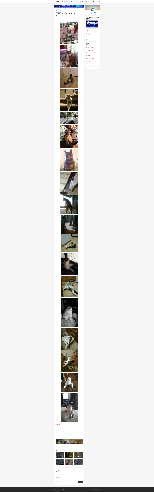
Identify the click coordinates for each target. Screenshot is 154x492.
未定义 (76, 1)
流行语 (67, 1)
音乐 (69, 1)
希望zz (58, 490)
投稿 (88, 1)
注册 (99, 1)
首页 (62, 1)
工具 (79, 1)
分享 (65, 1)
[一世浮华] (92, 10)
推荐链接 (92, 50)
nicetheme (68, 490)
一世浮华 (92, 12)
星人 (58, 12)
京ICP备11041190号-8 (62, 490)
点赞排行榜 (66, 489)
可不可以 (57, 12)
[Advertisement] (69, 432)
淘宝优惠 (81, 1)
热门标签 (55, 489)
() (59, 424)
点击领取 (92, 47)
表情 (57, 481)
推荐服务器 (85, 1)
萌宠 (74, 1)
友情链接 (63, 489)
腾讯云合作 (87, 39)
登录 (97, 1)
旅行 (72, 1)
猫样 (60, 12)
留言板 (58, 489)
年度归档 (60, 489)
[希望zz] (57, 1)
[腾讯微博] (93, 489)
